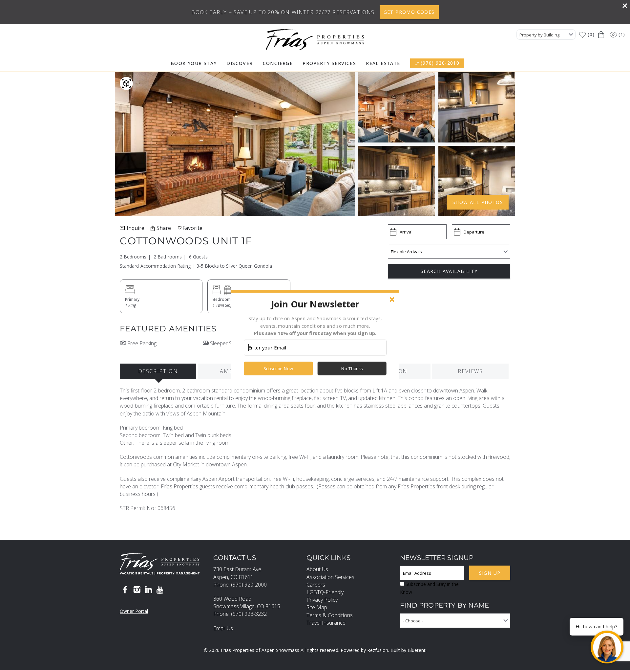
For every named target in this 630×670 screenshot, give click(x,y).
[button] (315, 303)
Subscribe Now (278, 368)
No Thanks (352, 368)
